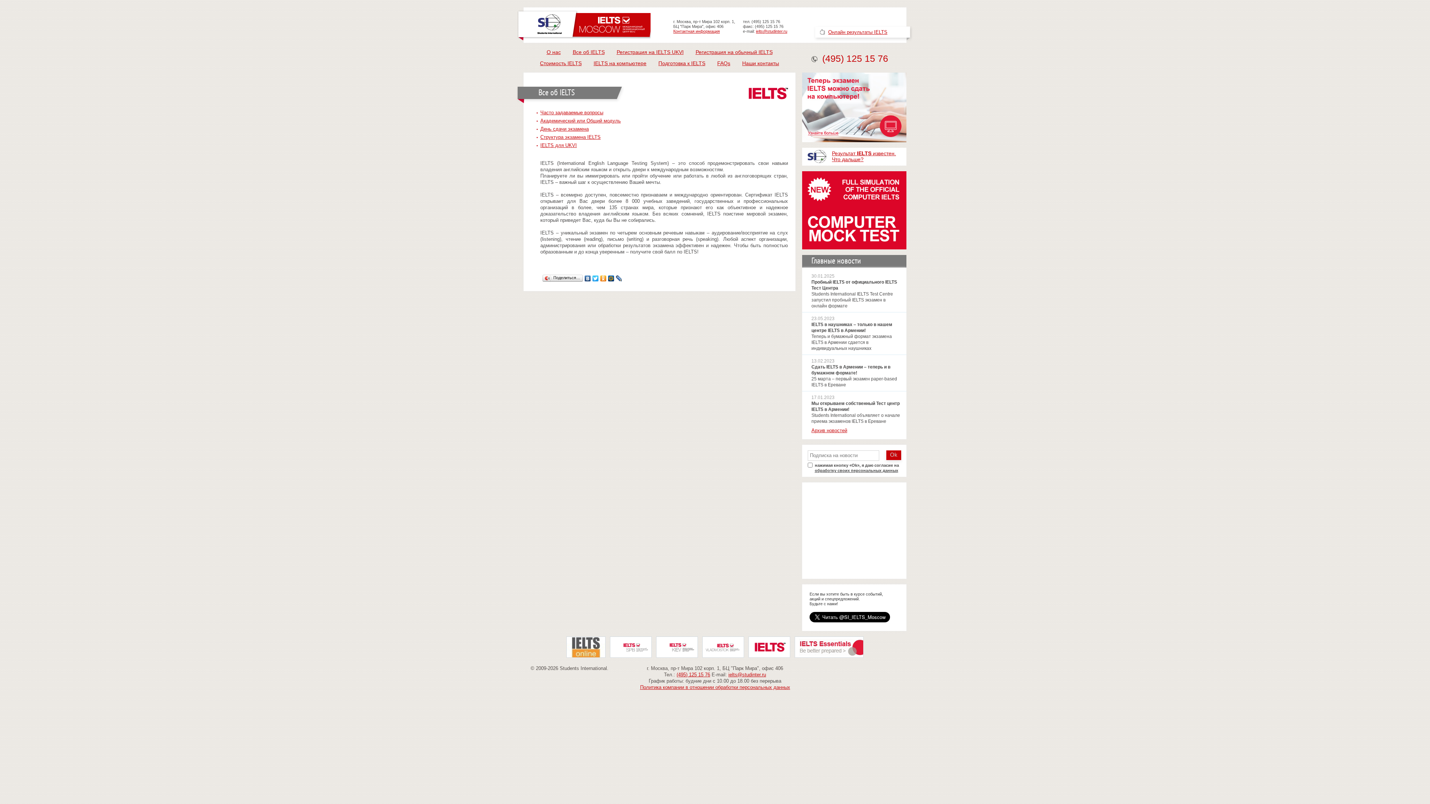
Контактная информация (696, 31)
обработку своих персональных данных (856, 470)
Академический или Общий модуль (580, 121)
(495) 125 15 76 (855, 58)
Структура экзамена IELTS (570, 137)
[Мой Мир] (611, 278)
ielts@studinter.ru (771, 31)
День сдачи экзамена (564, 129)
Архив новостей (829, 430)
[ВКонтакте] (588, 278)
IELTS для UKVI (558, 145)
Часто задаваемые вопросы (571, 112)
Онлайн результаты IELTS (857, 32)
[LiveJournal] (619, 278)
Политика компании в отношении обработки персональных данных (715, 687)
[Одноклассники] (603, 278)
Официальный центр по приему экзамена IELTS (584, 25)
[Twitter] (596, 278)
